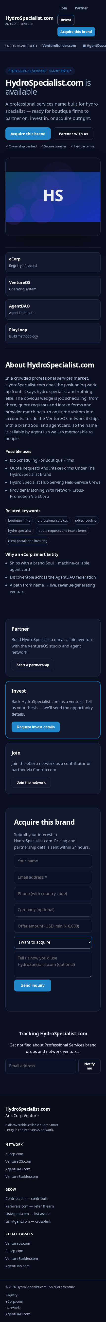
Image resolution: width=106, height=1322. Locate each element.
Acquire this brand (76, 31)
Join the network (31, 782)
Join (63, 8)
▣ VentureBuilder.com (56, 45)
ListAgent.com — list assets (28, 1213)
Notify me (89, 1066)
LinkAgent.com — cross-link (28, 1221)
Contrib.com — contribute (26, 1198)
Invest (66, 19)
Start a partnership (33, 665)
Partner (81, 8)
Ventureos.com (17, 1243)
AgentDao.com (17, 1266)
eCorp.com (14, 1154)
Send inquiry (33, 985)
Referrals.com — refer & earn (29, 1206)
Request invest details (36, 727)
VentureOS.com (18, 1161)
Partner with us (73, 133)
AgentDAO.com (17, 1169)
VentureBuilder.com (21, 1176)
